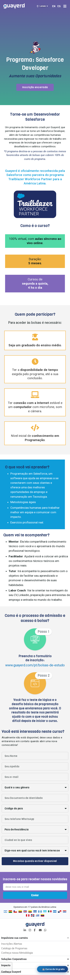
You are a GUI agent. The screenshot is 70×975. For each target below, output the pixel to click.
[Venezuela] (42, 915)
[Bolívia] (10, 911)
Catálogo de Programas (14, 948)
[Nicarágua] (54, 911)
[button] (35, 87)
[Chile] (15, 911)
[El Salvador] (35, 911)
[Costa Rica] (25, 911)
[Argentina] (5, 911)
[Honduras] (45, 911)
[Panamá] (59, 911)
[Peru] (27, 915)
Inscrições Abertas (11, 943)
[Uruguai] (37, 915)
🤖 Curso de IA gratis (53, 969)
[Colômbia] (20, 911)
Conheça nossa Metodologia (17, 952)
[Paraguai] (64, 911)
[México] (49, 911)
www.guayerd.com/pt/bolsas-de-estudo (35, 665)
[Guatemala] (40, 911)
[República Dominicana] (32, 915)
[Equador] (30, 911)
